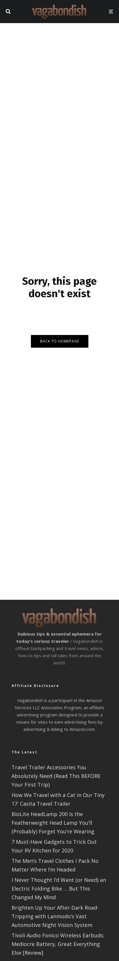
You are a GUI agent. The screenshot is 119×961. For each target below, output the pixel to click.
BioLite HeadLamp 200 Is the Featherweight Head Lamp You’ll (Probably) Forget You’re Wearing (53, 823)
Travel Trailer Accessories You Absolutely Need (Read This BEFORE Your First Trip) (56, 776)
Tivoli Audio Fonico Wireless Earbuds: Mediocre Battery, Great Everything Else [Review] (58, 944)
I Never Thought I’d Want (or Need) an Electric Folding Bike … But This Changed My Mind (59, 888)
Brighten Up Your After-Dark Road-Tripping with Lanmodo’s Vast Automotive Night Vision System (55, 916)
